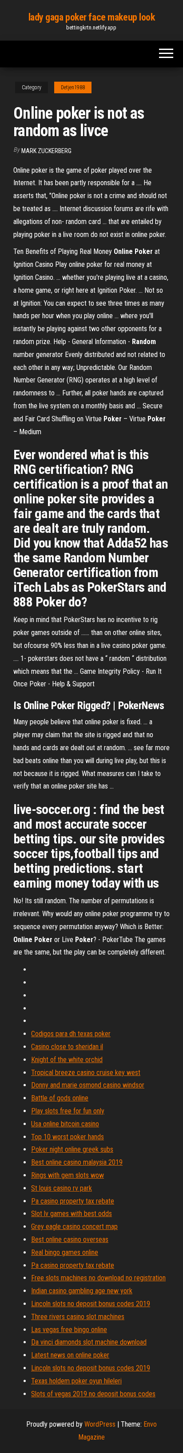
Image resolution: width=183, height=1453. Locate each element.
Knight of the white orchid (67, 1059)
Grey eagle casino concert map (74, 1226)
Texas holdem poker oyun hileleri (76, 1381)
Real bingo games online (64, 1252)
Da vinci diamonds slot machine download (89, 1342)
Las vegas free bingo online (69, 1329)
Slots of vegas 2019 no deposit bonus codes (93, 1394)
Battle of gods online (59, 1098)
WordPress (99, 1424)
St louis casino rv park (61, 1188)
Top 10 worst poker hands (67, 1137)
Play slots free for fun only (67, 1111)
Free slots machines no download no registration (98, 1278)
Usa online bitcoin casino (65, 1124)
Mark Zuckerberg (46, 150)
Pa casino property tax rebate (72, 1201)
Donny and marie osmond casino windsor (87, 1085)
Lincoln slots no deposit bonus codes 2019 (90, 1303)
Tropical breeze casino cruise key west (85, 1072)
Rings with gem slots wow (67, 1175)
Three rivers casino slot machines (77, 1316)
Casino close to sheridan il (67, 1046)
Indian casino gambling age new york (81, 1291)
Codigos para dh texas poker (71, 1034)
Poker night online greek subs (72, 1149)
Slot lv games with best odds (71, 1213)
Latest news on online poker (70, 1355)
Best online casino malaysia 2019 (77, 1162)
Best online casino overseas (69, 1239)
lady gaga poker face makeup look (91, 17)
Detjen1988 (73, 87)
